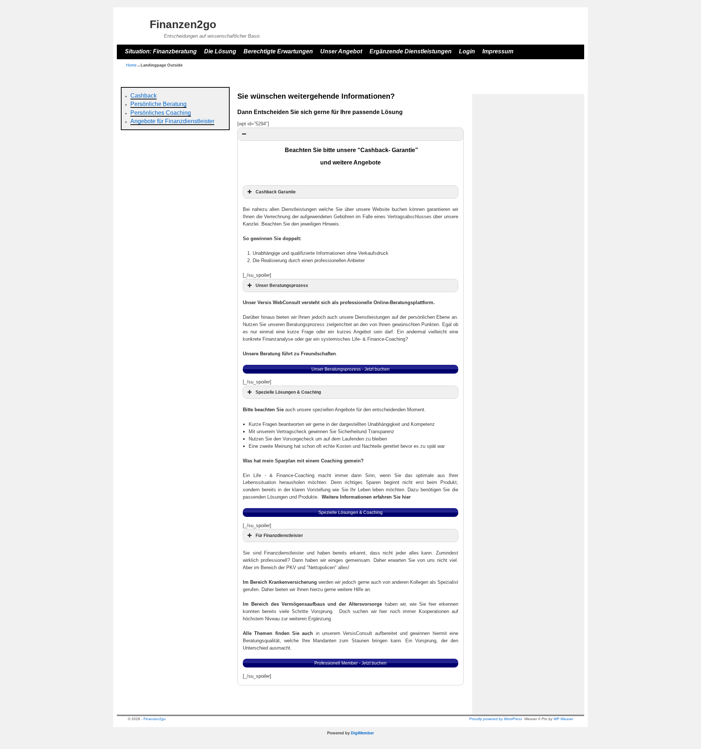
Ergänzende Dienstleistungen (410, 51)
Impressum (497, 51)
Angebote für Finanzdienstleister (172, 121)
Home (131, 65)
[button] (350, 134)
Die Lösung (220, 51)
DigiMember (362, 733)
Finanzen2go (183, 24)
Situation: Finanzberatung (161, 51)
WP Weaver (563, 719)
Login (467, 51)
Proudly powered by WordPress (495, 719)
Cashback (143, 95)
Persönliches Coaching (160, 113)
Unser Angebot (341, 51)
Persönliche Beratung (158, 104)
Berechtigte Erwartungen (278, 51)
